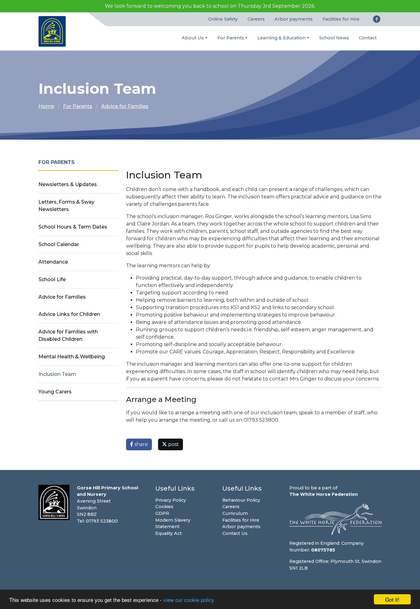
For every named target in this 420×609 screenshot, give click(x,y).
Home (46, 106)
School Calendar (58, 244)
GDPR (162, 513)
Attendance (53, 262)
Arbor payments (294, 19)
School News (334, 38)
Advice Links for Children (69, 314)
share (140, 444)
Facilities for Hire (341, 19)
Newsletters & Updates (67, 184)
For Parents (230, 38)
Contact (368, 38)
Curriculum (235, 513)
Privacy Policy (170, 500)
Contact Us (235, 533)
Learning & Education (281, 38)
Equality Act (168, 533)
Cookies (164, 506)
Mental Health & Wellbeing (71, 357)
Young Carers (55, 392)
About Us (193, 38)
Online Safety (223, 19)
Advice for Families (125, 106)
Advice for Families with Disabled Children (68, 335)
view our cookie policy (188, 599)
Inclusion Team (57, 374)
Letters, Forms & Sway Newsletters (66, 205)
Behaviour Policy (241, 500)
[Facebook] (376, 19)
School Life (52, 279)
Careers (256, 19)
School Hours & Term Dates (72, 227)
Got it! (392, 599)
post (173, 444)
